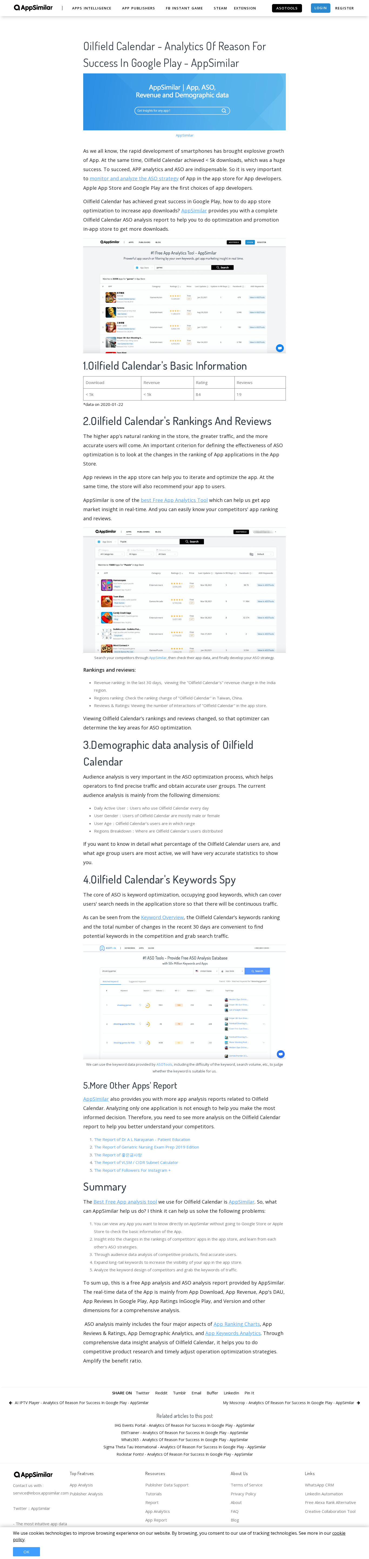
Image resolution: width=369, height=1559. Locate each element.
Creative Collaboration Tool (330, 1511)
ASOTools (164, 1064)
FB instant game (184, 8)
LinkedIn (231, 1392)
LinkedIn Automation (324, 1493)
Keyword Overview (162, 917)
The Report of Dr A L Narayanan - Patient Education (142, 1139)
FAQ (235, 1511)
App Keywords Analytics (233, 1333)
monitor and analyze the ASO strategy (134, 178)
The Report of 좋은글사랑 (118, 1154)
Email (196, 1392)
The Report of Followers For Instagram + (132, 1170)
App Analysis (81, 1484)
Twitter (143, 1392)
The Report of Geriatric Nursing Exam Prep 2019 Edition (146, 1147)
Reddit (161, 1392)
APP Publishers (138, 8)
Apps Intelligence (91, 8)
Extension (245, 8)
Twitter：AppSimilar (31, 1508)
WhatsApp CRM (319, 1484)
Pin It (249, 1392)
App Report (156, 1520)
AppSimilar (184, 135)
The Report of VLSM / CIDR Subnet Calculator (136, 1162)
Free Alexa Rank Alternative (330, 1502)
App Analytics (157, 1511)
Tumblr (179, 1392)
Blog (235, 1520)
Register (344, 8)
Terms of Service (247, 1484)
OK (26, 1551)
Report (152, 1502)
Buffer (212, 1392)
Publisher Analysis (86, 1493)
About (236, 1502)
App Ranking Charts (237, 1324)
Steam (220, 8)
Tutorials (153, 1493)
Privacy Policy (243, 1493)
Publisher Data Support (167, 1484)
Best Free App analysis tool (125, 1201)
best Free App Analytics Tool (174, 500)
